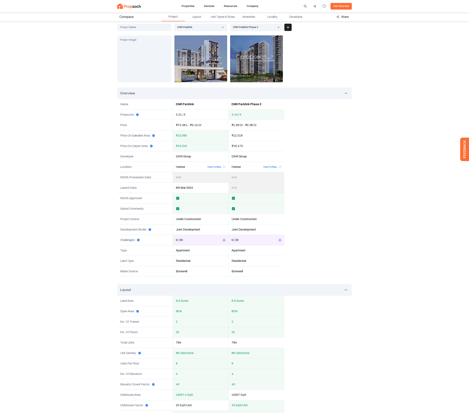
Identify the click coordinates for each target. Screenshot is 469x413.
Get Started (341, 6)
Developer (295, 16)
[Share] (314, 6)
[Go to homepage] (129, 6)
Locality (272, 16)
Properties (188, 6)
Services (209, 6)
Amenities (248, 16)
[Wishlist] (324, 6)
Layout (196, 16)
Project (173, 16)
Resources (230, 6)
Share (345, 16)
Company (252, 6)
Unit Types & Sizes (223, 16)
